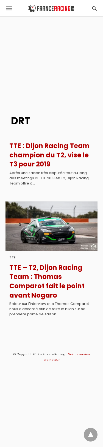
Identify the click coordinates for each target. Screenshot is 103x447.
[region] (51, 63)
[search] (94, 8)
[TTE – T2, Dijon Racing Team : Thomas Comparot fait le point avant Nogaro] (51, 226)
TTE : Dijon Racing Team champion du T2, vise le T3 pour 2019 (49, 155)
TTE (12, 257)
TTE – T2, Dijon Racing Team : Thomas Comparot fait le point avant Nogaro (47, 281)
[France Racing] (51, 8)
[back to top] (91, 435)
